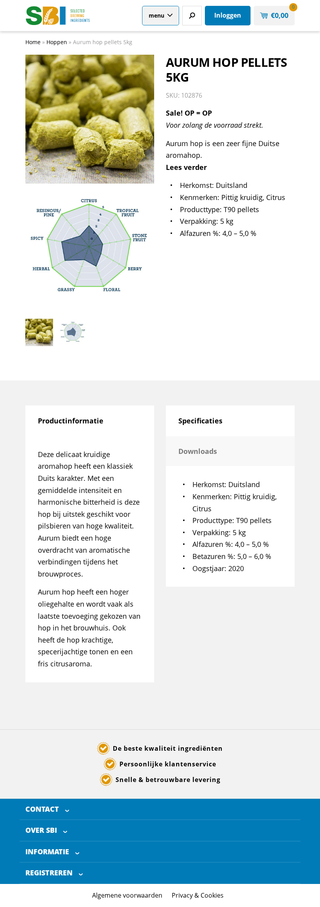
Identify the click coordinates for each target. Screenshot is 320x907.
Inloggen (227, 15)
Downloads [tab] (197, 451)
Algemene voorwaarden (127, 895)
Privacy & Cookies (198, 895)
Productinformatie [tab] (70, 420)
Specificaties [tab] (200, 420)
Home (33, 42)
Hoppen (56, 42)
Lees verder (186, 167)
